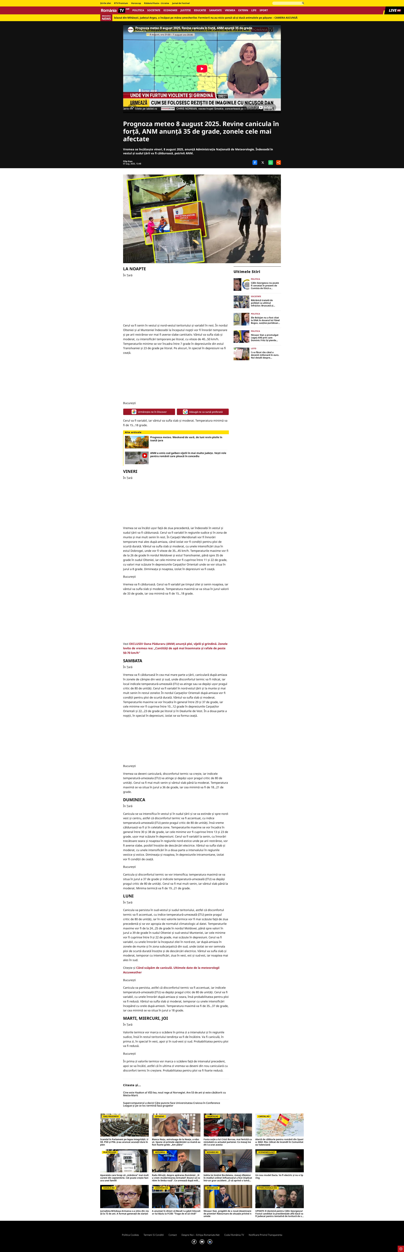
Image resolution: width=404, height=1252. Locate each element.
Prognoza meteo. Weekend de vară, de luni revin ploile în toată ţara (186, 439)
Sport (264, 10)
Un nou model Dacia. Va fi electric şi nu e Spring (279, 1176)
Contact (173, 1234)
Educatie (200, 10)
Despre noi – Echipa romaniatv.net (200, 1234)
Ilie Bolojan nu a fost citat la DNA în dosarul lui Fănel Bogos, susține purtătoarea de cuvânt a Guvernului (266, 320)
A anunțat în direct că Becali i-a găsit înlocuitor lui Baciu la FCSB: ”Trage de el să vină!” (176, 1212)
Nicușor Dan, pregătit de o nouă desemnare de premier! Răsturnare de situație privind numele (227, 1214)
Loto (253, 348)
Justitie (186, 10)
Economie (170, 10)
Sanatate (215, 10)
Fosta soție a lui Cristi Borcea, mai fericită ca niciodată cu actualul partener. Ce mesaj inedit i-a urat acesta (228, 1142)
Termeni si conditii (154, 1234)
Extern (243, 10)
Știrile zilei (105, 3)
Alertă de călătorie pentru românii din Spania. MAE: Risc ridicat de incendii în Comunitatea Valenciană (279, 1142)
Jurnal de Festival (181, 3)
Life (253, 10)
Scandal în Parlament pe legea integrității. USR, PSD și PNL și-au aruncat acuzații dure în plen (124, 1142)
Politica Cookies (130, 1234)
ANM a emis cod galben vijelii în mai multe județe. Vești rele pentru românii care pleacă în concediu (188, 455)
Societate (153, 10)
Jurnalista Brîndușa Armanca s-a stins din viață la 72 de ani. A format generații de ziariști (124, 1212)
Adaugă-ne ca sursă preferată (206, 411)
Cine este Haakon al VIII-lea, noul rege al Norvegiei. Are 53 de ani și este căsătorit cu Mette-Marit (174, 1094)
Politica (138, 10)
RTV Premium (121, 3)
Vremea (230, 10)
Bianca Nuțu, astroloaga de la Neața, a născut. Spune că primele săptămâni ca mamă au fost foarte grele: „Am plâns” (176, 1142)
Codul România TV (234, 1234)
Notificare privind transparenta (265, 1234)
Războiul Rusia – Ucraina (156, 3)
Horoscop (136, 3)
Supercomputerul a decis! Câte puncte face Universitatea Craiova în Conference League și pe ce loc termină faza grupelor (171, 1104)
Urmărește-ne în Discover (152, 411)
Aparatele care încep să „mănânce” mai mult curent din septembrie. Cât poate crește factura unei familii (124, 1178)
